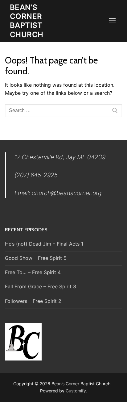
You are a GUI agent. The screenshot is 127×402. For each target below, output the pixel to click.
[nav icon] (112, 21)
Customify (76, 390)
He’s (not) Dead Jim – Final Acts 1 (44, 244)
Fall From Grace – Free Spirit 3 (40, 286)
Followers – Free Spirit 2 (33, 301)
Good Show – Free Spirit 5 (36, 258)
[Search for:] (63, 110)
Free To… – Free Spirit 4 (33, 272)
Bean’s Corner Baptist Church (26, 21)
